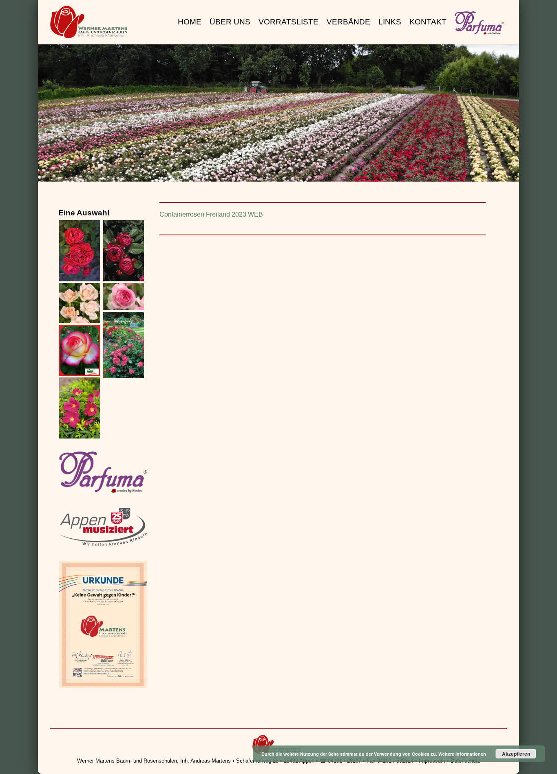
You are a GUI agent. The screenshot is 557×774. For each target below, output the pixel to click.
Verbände (348, 22)
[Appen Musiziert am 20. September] (103, 544)
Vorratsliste (288, 22)
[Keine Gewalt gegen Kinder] (103, 686)
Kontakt (427, 22)
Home (189, 22)
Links (389, 22)
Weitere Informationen (462, 754)
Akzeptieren (516, 753)
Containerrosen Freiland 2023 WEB (211, 214)
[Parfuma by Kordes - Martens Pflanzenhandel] (103, 491)
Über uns (230, 22)
